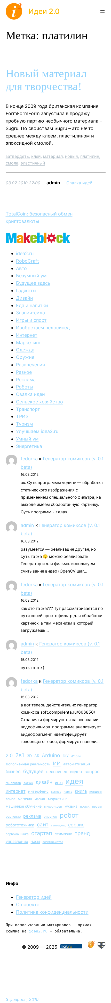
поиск (85, 806)
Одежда (25, 349)
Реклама (26, 379)
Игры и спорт (31, 320)
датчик (28, 783)
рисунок (50, 816)
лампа (10, 799)
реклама (32, 816)
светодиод (58, 825)
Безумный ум (31, 275)
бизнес (13, 771)
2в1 (19, 755)
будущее (33, 771)
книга (81, 791)
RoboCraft (27, 261)
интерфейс (38, 791)
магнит (40, 799)
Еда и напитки (32, 305)
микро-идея (53, 806)
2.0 (9, 755)
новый (71, 156)
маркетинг (57, 799)
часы (35, 841)
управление (17, 841)
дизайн (44, 782)
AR (36, 756)
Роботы (24, 387)
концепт (95, 791)
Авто (21, 268)
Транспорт (28, 409)
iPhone (76, 756)
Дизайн (24, 298)
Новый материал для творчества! (46, 80)
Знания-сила (30, 312)
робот (69, 815)
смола (12, 163)
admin (27, 525)
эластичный (33, 163)
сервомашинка (17, 834)
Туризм (24, 424)
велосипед (56, 771)
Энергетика (29, 446)
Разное (24, 372)
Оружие (25, 357)
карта (68, 791)
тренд (82, 833)
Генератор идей (34, 897)
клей (36, 156)
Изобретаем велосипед (43, 327)
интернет (16, 791)
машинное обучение (24, 806)
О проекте (27, 904)
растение (13, 816)
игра (59, 783)
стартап (41, 833)
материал (53, 156)
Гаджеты (26, 290)
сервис (76, 824)
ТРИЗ (22, 416)
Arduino (51, 755)
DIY (66, 756)
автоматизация (77, 764)
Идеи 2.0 (44, 11)
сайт (43, 824)
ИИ (57, 763)
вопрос (91, 771)
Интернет (26, 335)
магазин (25, 799)
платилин (89, 156)
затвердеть (17, 156)
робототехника (20, 825)
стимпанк (63, 834)
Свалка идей (79, 182)
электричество (53, 842)
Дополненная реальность (28, 764)
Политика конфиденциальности (52, 912)
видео (76, 771)
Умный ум (27, 439)
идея (74, 781)
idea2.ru (25, 253)
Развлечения (30, 364)
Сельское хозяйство (39, 401)
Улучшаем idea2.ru (37, 431)
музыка (71, 806)
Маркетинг (28, 342)
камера (56, 791)
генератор (13, 783)
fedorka (29, 458)
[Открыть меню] (102, 11)
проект (97, 806)
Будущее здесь (33, 283)
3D (29, 756)
